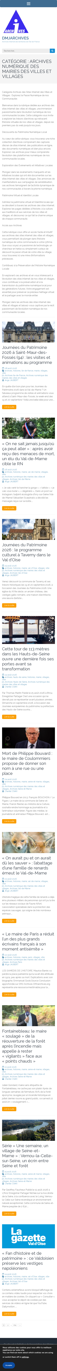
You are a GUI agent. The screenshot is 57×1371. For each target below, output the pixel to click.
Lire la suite (9, 407)
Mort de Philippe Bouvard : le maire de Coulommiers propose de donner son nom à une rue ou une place (27, 763)
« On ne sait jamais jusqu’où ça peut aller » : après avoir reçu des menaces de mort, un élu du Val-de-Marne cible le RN (28, 453)
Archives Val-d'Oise (18, 573)
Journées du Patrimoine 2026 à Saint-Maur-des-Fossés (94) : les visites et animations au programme (27, 355)
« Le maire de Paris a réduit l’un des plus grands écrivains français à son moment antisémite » (28, 941)
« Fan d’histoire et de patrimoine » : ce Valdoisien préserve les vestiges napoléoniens (28, 1261)
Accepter (8, 1365)
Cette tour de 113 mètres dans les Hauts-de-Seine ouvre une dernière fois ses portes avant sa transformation (28, 658)
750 (15, 1325)
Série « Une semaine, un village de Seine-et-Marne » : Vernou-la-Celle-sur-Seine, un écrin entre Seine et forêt (27, 1155)
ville (4, 373)
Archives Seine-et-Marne (21, 789)
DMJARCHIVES (15, 38)
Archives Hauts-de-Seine (16, 682)
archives (8, 371)
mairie (37, 371)
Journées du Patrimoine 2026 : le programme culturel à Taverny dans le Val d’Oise (26, 552)
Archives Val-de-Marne (20, 479)
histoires (17, 371)
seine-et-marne (35, 782)
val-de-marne (34, 472)
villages (44, 371)
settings (25, 1357)
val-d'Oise (32, 568)
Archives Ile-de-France (15, 375)
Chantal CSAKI (11, 687)
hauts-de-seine (20, 677)
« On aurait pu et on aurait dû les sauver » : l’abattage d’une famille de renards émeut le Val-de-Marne (27, 865)
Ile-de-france (27, 371)
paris (30, 957)
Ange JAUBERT (11, 380)
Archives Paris (16, 962)
